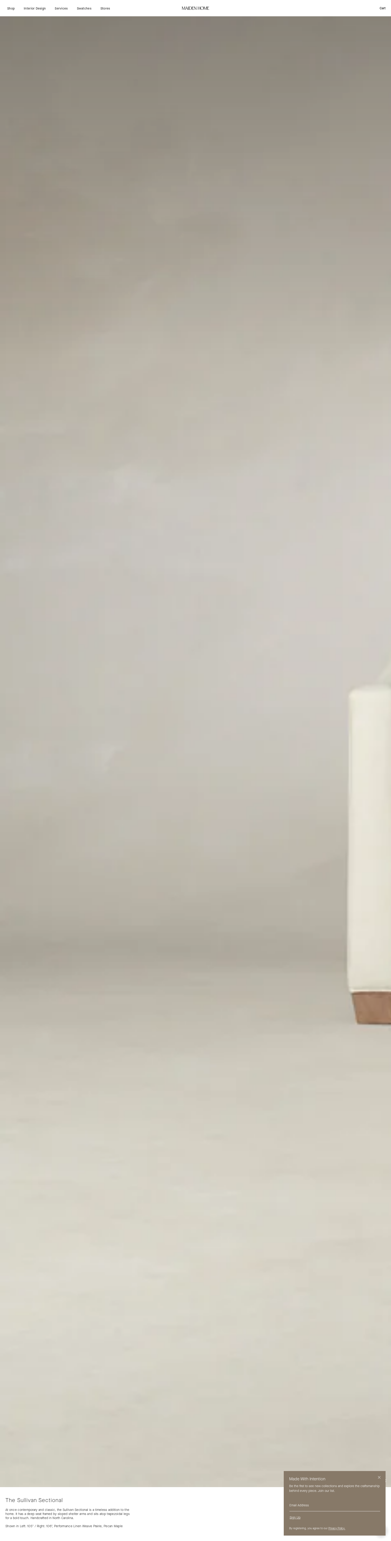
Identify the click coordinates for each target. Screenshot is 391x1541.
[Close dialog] (379, 1477)
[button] (11, 8)
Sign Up (295, 1517)
